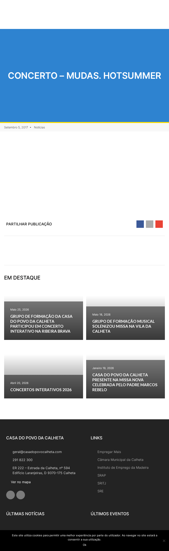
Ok (84, 544)
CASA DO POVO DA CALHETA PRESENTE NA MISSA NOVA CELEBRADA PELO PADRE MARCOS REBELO (124, 382)
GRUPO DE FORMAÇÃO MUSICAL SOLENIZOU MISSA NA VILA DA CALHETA (123, 326)
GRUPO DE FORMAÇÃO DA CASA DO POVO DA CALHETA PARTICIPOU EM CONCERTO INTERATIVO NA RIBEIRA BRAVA (41, 323)
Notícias (39, 127)
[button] (137, 14)
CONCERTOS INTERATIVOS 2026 (41, 389)
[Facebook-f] (10, 495)
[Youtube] (20, 495)
